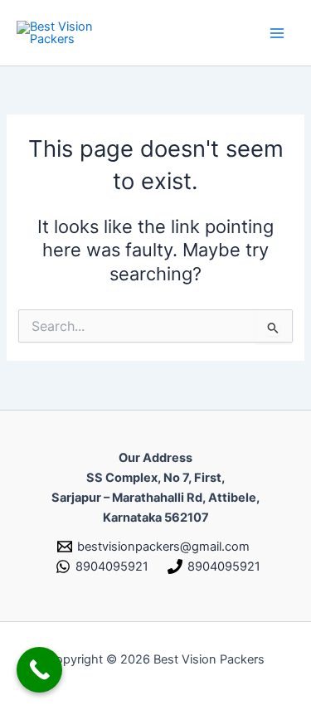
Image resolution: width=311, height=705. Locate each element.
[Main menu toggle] (277, 33)
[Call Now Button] (39, 670)
